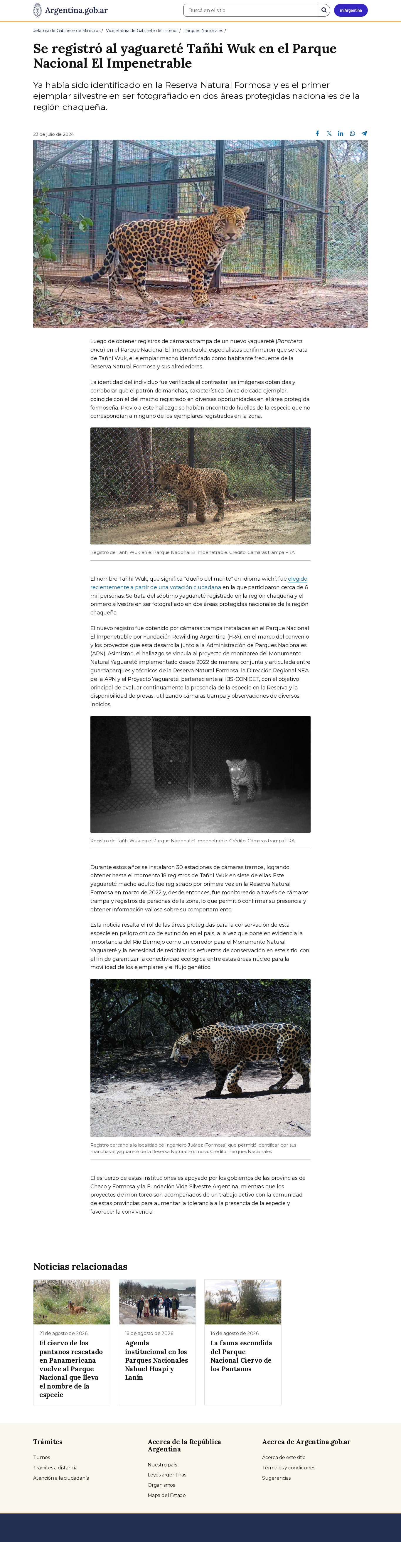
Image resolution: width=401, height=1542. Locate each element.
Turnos (41, 1457)
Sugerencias (276, 1478)
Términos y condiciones (288, 1468)
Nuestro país (162, 1465)
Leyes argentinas (167, 1475)
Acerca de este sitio (284, 1457)
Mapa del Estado (167, 1495)
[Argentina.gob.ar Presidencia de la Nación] (70, 10)
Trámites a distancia (55, 1468)
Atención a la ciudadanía (61, 1478)
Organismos (161, 1485)
